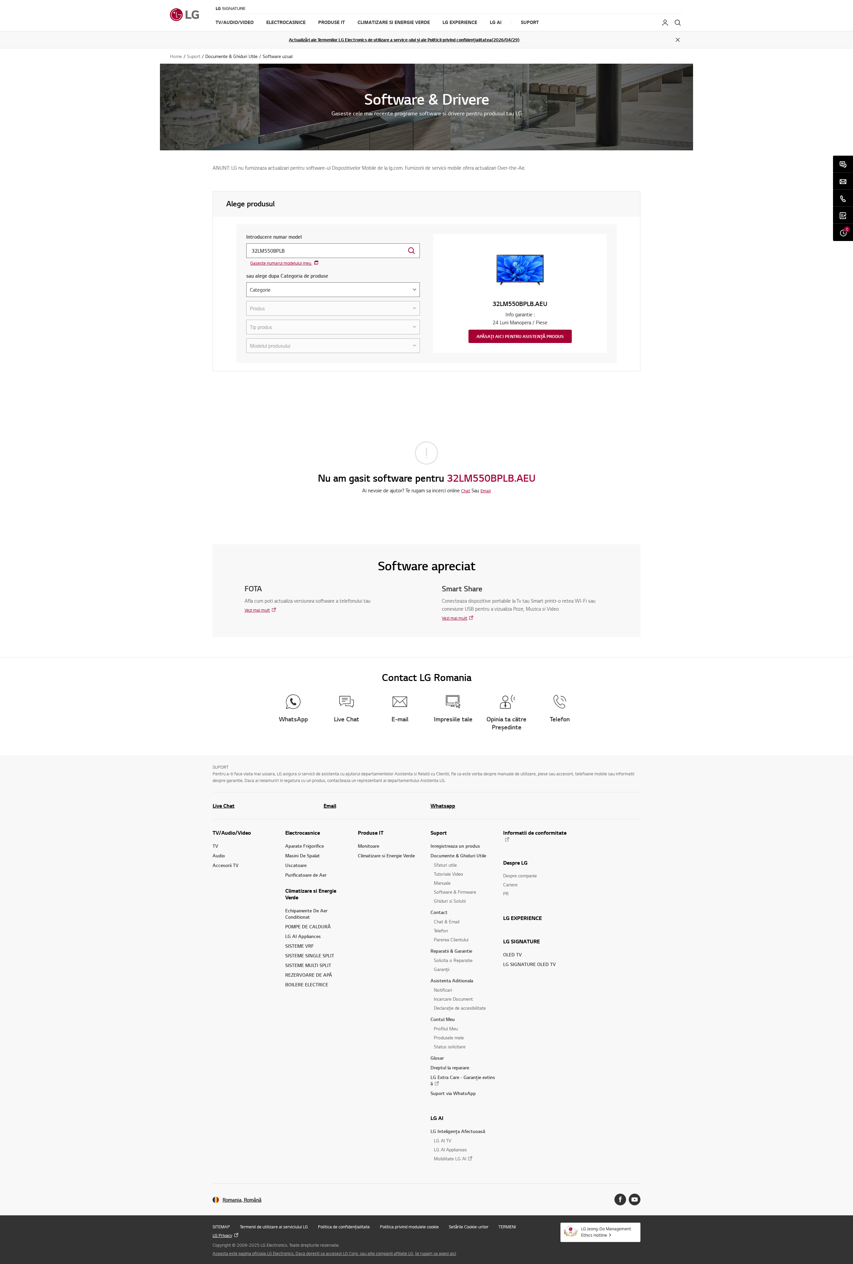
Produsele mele (449, 1037)
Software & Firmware (455, 892)
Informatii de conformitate (534, 832)
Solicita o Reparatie (453, 960)
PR (506, 893)
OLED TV (512, 954)
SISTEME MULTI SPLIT (308, 965)
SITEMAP (221, 1227)
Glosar (437, 1058)
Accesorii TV (226, 865)
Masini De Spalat (302, 855)
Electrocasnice (302, 832)
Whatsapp (442, 805)
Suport (438, 832)
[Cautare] (678, 23)
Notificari (443, 990)
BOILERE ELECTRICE (306, 984)
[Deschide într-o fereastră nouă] (620, 1199)
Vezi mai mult (257, 610)
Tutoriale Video (448, 874)
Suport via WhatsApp (453, 1093)
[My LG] (665, 23)
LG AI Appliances (303, 936)
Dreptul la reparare (449, 1067)
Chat (465, 491)
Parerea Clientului (451, 939)
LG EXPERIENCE (522, 918)
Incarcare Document (453, 999)
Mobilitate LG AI (450, 1158)
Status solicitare (449, 1046)
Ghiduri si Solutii (450, 901)
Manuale (442, 883)
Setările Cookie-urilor (468, 1227)
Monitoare (368, 846)
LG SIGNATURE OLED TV (529, 964)
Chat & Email (446, 921)
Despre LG (515, 862)
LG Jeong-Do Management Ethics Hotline (606, 1232)
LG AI (436, 1118)
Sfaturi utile (445, 865)
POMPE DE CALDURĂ (308, 926)
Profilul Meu (446, 1028)
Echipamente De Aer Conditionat (306, 913)
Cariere (510, 884)
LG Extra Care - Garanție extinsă (462, 1080)
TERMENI (507, 1227)
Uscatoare (296, 865)
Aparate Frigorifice (304, 846)
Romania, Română (242, 1199)
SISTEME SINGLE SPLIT (309, 955)
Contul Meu (442, 1019)
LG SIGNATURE (521, 941)
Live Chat (224, 805)
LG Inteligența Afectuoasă (457, 1131)
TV (215, 846)
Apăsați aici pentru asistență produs (520, 336)
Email (485, 491)
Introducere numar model (274, 236)
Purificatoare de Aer (306, 875)
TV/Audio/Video (232, 832)
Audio (219, 855)
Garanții (441, 969)
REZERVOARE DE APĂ (308, 975)
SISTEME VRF (299, 946)
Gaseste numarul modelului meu (281, 263)
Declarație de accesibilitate (460, 1008)
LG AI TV (442, 1140)
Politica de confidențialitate (344, 1227)
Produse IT (371, 832)
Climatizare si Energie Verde (310, 894)
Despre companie (520, 875)
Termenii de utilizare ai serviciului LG (274, 1227)
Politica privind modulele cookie (409, 1227)
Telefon (441, 930)
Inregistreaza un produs (455, 846)
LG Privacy (222, 1235)
